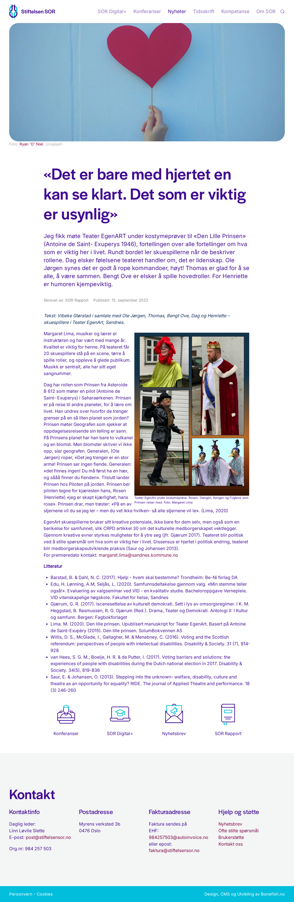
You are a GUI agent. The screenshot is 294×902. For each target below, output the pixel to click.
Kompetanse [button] (235, 11)
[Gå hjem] (32, 11)
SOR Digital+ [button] (112, 11)
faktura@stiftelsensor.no (174, 850)
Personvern (20, 894)
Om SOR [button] (266, 11)
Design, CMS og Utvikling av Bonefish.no (244, 894)
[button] (282, 11)
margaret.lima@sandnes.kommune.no (138, 555)
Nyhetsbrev (230, 824)
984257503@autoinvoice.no (178, 837)
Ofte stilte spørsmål (238, 830)
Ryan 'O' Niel (31, 144)
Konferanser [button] (147, 11)
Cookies (45, 894)
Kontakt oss (230, 844)
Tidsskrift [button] (203, 11)
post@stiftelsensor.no (48, 837)
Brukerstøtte (231, 837)
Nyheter (177, 11)
